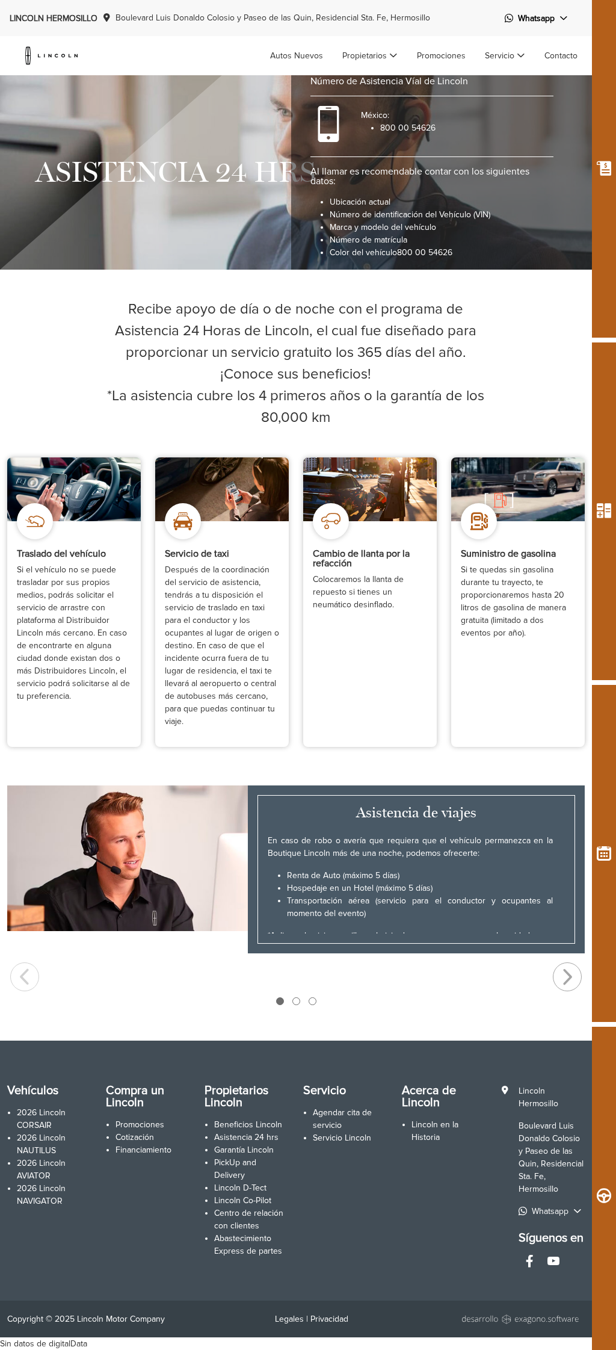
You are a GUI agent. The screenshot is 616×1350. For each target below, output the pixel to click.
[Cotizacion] (604, 169)
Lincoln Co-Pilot (242, 1200)
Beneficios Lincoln (248, 1124)
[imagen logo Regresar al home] (51, 55)
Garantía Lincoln (244, 1150)
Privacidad (329, 1319)
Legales (289, 1319)
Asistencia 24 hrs (246, 1137)
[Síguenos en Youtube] (553, 1263)
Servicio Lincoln (342, 1138)
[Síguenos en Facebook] (529, 1263)
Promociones (140, 1124)
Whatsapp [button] (536, 18)
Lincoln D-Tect (240, 1188)
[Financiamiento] (604, 511)
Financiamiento (143, 1150)
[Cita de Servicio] (604, 854)
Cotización (135, 1137)
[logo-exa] (521, 1319)
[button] (370, 56)
